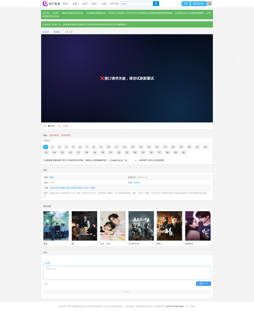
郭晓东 (63, 187)
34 (135, 152)
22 (205, 147)
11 (116, 147)
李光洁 (57, 187)
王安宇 (86, 187)
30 (103, 152)
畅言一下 (203, 283)
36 (151, 152)
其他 (84, 3)
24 (54, 152)
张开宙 (136, 182)
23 (46, 152)
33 (127, 152)
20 (189, 147)
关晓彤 (80, 187)
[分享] (65, 125)
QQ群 (104, 3)
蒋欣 (68, 187)
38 (167, 152)
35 (143, 152)
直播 (75, 3)
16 (157, 147)
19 (181, 147)
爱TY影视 (54, 3)
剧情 (52, 177)
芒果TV (46, 140)
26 (70, 152)
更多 (94, 3)
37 (159, 152)
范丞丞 (73, 187)
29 (94, 152)
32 (119, 152)
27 (78, 152)
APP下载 (114, 3)
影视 (65, 3)
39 (175, 152)
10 (108, 147)
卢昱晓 (92, 187)
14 (140, 147)
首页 (47, 31)
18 (173, 147)
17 (165, 147)
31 (111, 152)
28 (86, 152)
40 (183, 152)
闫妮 (52, 187)
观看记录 (199, 3)
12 (124, 147)
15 (149, 147)
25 (62, 152)
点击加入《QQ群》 (51, 12)
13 (132, 147)
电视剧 (57, 31)
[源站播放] (54, 135)
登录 (186, 3)
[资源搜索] (66, 135)
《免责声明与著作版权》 (174, 306)
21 (197, 147)
